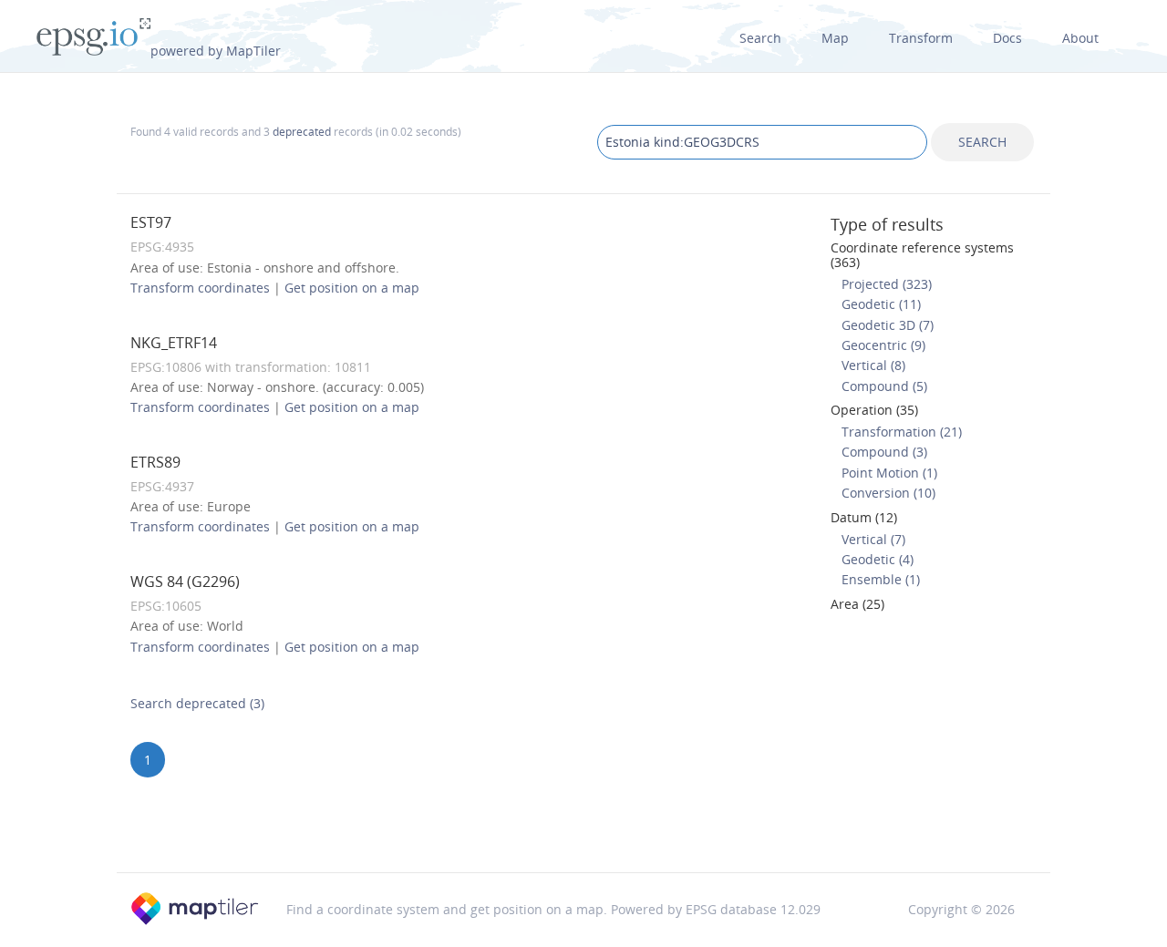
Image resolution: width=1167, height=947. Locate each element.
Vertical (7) (873, 539)
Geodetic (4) (878, 559)
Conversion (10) (888, 492)
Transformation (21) (902, 431)
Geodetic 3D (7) (888, 325)
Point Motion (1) (889, 472)
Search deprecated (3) (197, 703)
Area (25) (857, 603)
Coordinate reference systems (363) (922, 254)
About (1080, 37)
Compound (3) (884, 451)
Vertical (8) (873, 365)
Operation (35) (874, 409)
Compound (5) (884, 386)
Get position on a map (351, 287)
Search (760, 37)
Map (835, 37)
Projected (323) (887, 284)
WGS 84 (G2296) (185, 581)
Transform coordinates (200, 287)
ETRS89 (155, 462)
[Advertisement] (583, 826)
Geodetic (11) (881, 304)
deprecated (302, 131)
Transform (921, 37)
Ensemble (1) (881, 579)
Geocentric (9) (883, 345)
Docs (1007, 37)
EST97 (150, 222)
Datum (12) (864, 517)
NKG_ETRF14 (173, 343)
